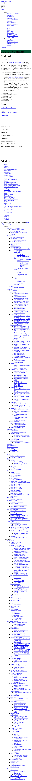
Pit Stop (16, 579)
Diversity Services (15, 584)
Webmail (6, 210)
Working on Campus (19, 631)
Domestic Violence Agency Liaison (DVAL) (21, 738)
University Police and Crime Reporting (14, 206)
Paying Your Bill (18, 465)
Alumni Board (14, 770)
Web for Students (8, 209)
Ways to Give (17, 774)
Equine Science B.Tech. (20, 368)
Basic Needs (14, 627)
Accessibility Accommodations (22, 531)
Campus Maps (7, 173)
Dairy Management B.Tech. (21, 302)
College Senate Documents (21, 718)
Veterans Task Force (19, 287)
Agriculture (13, 292)
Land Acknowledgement (20, 590)
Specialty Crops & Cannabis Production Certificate (21, 312)
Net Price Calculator (16, 469)
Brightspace (7, 172)
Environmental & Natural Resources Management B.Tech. (22, 348)
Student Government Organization (19, 529)
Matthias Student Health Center (9, 112)
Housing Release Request (20, 677)
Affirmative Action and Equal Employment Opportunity (21, 550)
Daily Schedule (24, 264)
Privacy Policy (7, 196)
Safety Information (9, 200)
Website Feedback (8, 212)
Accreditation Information (10, 169)
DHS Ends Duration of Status (18, 511)
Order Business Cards (16, 759)
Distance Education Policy (20, 558)
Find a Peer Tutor (18, 625)
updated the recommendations (16, 62)
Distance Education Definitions (22, 636)
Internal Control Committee (21, 755)
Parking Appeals (18, 604)
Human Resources (15, 731)
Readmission (14, 244)
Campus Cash (17, 642)
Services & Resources (22, 268)
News (5, 193)
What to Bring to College (17, 506)
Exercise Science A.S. (19, 372)
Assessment (14, 701)
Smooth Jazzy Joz (18, 582)
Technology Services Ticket (18, 765)
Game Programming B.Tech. (21, 392)
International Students (12, 36)
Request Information (12, 24)
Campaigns (17, 773)
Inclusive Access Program (17, 670)
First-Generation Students (17, 237)
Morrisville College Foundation (19, 776)
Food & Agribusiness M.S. (21, 305)
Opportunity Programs (16, 250)
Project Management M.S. (17, 427)
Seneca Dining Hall (19, 581)
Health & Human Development (19, 369)
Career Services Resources (21, 630)
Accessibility (7, 224)
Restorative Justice (15, 606)
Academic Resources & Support (19, 622)
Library (6, 188)
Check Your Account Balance (21, 645)
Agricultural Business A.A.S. (21, 296)
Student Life (10, 37)
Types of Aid (14, 476)
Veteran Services (15, 286)
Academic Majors (11, 16)
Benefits (16, 734)
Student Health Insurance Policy (22, 567)
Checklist (22, 265)
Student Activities (15, 523)
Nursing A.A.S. (18, 381)
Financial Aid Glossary (16, 488)
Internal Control (15, 753)
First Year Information (16, 657)
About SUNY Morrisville (13, 13)
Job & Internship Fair (19, 633)
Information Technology (17, 387)
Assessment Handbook (20, 703)
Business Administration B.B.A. (22, 329)
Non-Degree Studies (12, 19)
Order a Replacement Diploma (18, 777)
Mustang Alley (17, 578)
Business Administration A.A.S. (22, 326)
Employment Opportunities (11, 184)
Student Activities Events (20, 524)
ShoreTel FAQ (14, 762)
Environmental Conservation (18, 342)
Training (16, 752)
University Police (15, 615)
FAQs (15, 676)
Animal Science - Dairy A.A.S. (22, 301)
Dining (12, 576)
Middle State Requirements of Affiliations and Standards (21, 708)
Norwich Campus (8, 194)
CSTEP (16, 270)
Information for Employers (11, 187)
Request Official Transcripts (11, 199)
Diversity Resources (19, 588)
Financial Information (16, 637)
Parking (13, 603)
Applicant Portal (8, 170)
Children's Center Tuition (20, 537)
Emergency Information (10, 182)
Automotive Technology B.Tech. (22, 320)
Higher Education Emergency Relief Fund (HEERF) (21, 647)
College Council (15, 713)
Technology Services (16, 610)
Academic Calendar (16, 542)
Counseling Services (19, 667)
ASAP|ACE (17, 252)
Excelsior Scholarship (16, 499)
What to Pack (23, 262)
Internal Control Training (20, 756)
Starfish (6, 202)
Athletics (9, 21)
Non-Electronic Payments (20, 463)
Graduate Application (16, 457)
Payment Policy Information (21, 564)
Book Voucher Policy (19, 554)
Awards (16, 732)
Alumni (9, 45)
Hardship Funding (15, 473)
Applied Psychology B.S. (20, 371)
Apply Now (4, 47)
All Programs (14, 290)
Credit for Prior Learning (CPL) (22, 249)
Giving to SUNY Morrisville (18, 771)
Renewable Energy (15, 408)
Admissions (10, 15)
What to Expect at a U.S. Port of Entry (20, 520)
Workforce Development (17, 441)
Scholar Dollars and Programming (22, 275)
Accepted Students (12, 34)
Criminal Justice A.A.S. (20, 403)
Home (5, 59)
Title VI (16, 594)
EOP (15, 258)
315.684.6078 (4, 115)
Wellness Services (18, 668)
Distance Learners (15, 634)
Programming (20, 283)
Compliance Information (10, 179)
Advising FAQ (17, 686)
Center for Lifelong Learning (18, 432)
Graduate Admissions (16, 241)
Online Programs (15, 421)
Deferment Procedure (19, 555)
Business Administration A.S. (21, 328)
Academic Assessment (19, 704)
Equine (12, 363)
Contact (6, 181)
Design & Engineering (16, 339)
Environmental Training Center (12, 185)
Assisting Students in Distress (21, 665)
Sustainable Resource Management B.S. (19, 361)
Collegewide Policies (16, 545)
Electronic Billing (18, 462)
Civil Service (17, 735)
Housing (13, 467)
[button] (16, 94)
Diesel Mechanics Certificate (21, 322)
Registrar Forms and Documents (22, 689)
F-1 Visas (13, 512)
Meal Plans (13, 466)
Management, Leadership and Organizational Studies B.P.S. (21, 334)
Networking (17, 613)
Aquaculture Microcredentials (21, 435)
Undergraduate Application (18, 456)
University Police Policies (20, 573)
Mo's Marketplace (15, 600)
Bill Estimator (14, 478)
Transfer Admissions (16, 247)
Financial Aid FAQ (15, 485)
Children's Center (8, 176)
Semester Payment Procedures (21, 652)
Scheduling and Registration (18, 683)
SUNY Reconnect (15, 246)
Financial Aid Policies (16, 493)
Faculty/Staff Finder (16, 729)
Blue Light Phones (18, 616)
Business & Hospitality (16, 325)
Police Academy (15, 439)
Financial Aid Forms (16, 487)
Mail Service (14, 596)
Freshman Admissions (16, 238)
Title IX (6, 205)
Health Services (15, 664)
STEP (15, 278)
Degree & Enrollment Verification (19, 575)
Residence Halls (11, 22)
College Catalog (8, 178)
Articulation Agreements (20, 240)
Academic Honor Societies (17, 229)
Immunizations (14, 503)
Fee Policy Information (20, 560)
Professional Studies (16, 402)
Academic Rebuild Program (21, 685)
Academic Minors (11, 18)
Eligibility (19, 253)
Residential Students (16, 674)
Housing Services (18, 679)
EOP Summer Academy (23, 261)
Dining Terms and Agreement (21, 557)
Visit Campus (10, 25)
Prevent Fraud (17, 758)
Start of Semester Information (18, 508)
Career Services (15, 628)
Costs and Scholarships (20, 424)
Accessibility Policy (19, 546)
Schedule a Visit (15, 451)
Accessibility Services (16, 530)
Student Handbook (15, 691)
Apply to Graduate (18, 660)
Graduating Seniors (16, 658)
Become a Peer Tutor (19, 624)
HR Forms (16, 743)
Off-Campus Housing (16, 673)
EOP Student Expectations (24, 259)
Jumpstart (16, 284)
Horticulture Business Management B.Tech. (19, 309)
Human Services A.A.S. (20, 375)
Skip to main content (6, 1)
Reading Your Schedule (20, 688)
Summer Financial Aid (16, 491)
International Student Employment (19, 518)
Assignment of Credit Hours (21, 552)
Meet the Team (21, 255)
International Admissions (17, 243)
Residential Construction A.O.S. (22, 341)
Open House (14, 450)
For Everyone (10, 40)
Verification (13, 472)
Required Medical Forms (20, 505)
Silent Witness (17, 619)
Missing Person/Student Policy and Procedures (22, 562)
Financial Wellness (15, 490)
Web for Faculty (8, 207)
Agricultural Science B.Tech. (21, 299)
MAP (15, 277)
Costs (8, 30)
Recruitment (17, 750)
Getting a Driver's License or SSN (19, 515)
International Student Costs (17, 517)
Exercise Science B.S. (19, 374)
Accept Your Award (16, 475)
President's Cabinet (15, 761)
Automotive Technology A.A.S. (22, 319)
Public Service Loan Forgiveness (22, 749)
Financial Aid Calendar (16, 484)
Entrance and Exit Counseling (18, 481)
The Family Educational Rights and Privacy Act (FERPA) (22, 569)
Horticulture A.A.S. (19, 307)
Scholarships (10, 33)
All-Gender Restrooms (20, 598)
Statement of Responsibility (21, 566)
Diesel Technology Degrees (21, 304)
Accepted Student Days (17, 502)
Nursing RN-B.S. (18, 386)
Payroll (15, 747)
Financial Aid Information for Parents (20, 482)
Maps (12, 597)
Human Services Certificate (21, 377)
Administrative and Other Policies (22, 548)
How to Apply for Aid (16, 479)
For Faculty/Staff (11, 43)
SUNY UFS (17, 725)
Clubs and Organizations (17, 526)
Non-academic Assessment (21, 706)
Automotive (14, 314)
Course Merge (14, 726)
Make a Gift (7, 190)
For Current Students (12, 42)
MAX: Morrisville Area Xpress (19, 671)
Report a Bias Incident (10, 197)
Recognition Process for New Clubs (20, 527)
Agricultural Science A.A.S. (21, 298)
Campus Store (7, 175)
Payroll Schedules (18, 746)
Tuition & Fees (14, 460)
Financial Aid (10, 31)
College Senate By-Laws (20, 716)
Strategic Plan (7, 203)
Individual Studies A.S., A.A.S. (22, 406)
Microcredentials (15, 433)
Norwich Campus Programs (18, 420)
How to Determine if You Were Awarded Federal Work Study (22, 650)
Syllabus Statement (19, 700)
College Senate (14, 715)
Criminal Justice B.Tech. (20, 405)
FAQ (21, 267)
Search (2, 3)
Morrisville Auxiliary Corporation (12, 191)
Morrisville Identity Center (20, 591)
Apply (9, 28)
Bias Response (17, 585)
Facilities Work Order (16, 728)
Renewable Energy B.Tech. (21, 409)
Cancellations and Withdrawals (22, 643)
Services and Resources (23, 256)
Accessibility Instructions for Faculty (20, 698)
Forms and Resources (16, 514)
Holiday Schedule (18, 744)
